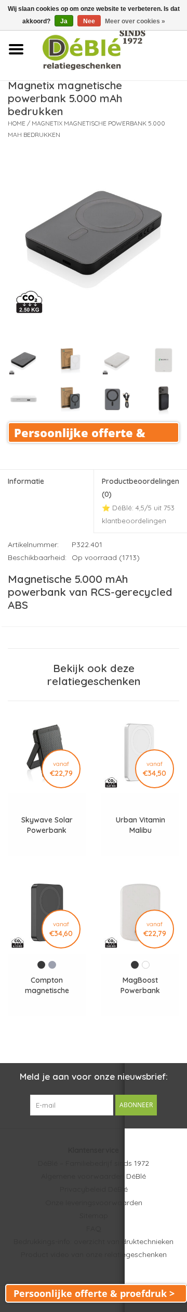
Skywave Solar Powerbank (47, 825)
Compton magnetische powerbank (47, 985)
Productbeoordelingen (140, 501)
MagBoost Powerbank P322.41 (140, 985)
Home (16, 123)
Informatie (26, 481)
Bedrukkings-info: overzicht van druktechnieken (93, 1241)
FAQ (93, 1228)
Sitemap (93, 1215)
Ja (64, 21)
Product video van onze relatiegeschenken (94, 1254)
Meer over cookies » (135, 21)
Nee (89, 21)
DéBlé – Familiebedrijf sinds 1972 (93, 1163)
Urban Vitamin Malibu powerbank (140, 825)
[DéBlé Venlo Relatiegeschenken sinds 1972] (109, 48)
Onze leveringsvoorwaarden (93, 1202)
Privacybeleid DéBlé (94, 1189)
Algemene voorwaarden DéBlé (93, 1176)
